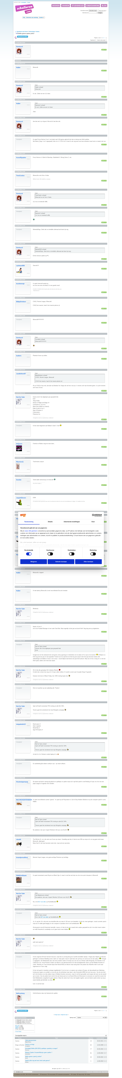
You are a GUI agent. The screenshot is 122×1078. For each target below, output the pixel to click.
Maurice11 (20, 462)
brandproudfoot (22, 857)
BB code (17, 1025)
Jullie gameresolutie (30, 1040)
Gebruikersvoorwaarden (63, 1074)
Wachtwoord (85, 12)
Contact (88, 1074)
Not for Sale (20, 397)
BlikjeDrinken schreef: (41, 375)
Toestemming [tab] (28, 521)
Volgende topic (64, 1014)
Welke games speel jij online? (33, 1056)
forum (28, 2)
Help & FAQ (81, 1074)
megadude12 (21, 724)
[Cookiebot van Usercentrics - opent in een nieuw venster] (93, 515)
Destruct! (19, 46)
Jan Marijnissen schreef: (42, 895)
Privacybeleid (52, 1074)
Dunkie (18, 480)
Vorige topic (57, 1014)
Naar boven (105, 1071)
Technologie (32, 31)
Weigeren (33, 561)
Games (37, 31)
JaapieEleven (21, 498)
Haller (18, 67)
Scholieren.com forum (22, 31)
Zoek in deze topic (101, 40)
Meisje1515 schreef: (41, 249)
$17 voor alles (42, 901)
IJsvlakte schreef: (40, 339)
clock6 (18, 839)
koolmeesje (20, 283)
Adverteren (44, 1074)
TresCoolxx (20, 175)
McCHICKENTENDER (24, 800)
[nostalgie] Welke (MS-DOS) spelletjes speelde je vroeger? (41, 1048)
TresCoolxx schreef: (41, 195)
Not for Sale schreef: (41, 646)
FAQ (24, 17)
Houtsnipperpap (22, 782)
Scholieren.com (97, 1071)
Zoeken (41, 17)
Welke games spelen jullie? (26, 33)
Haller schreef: (39, 87)
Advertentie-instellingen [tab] (72, 521)
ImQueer (19, 444)
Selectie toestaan (61, 561)
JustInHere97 (21, 374)
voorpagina (23, 2)
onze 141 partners (31, 531)
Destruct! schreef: (40, 105)
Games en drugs (29, 1044)
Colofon (74, 1074)
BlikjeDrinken (21, 301)
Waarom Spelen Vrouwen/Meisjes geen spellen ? (38, 1052)
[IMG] (16, 1028)
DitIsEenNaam (21, 875)
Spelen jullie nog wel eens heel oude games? (37, 1060)
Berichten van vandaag (32, 17)
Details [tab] (50, 521)
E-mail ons (89, 1071)
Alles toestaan (88, 561)
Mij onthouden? (102, 10)
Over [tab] (93, 521)
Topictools (92, 40)
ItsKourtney (20, 993)
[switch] (50, 553)
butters (18, 356)
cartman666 (20, 265)
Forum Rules (18, 1031)
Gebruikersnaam (84, 10)
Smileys (17, 1026)
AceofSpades (21, 157)
